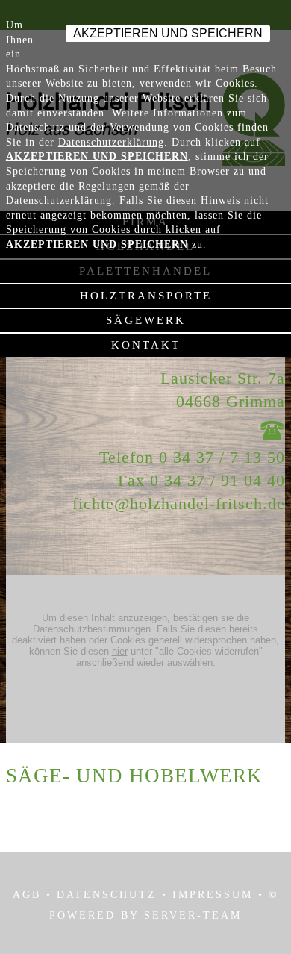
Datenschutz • (112, 894)
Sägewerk (146, 320)
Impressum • (218, 894)
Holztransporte (146, 296)
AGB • (32, 894)
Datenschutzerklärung (111, 142)
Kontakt (146, 345)
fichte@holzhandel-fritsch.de (178, 503)
